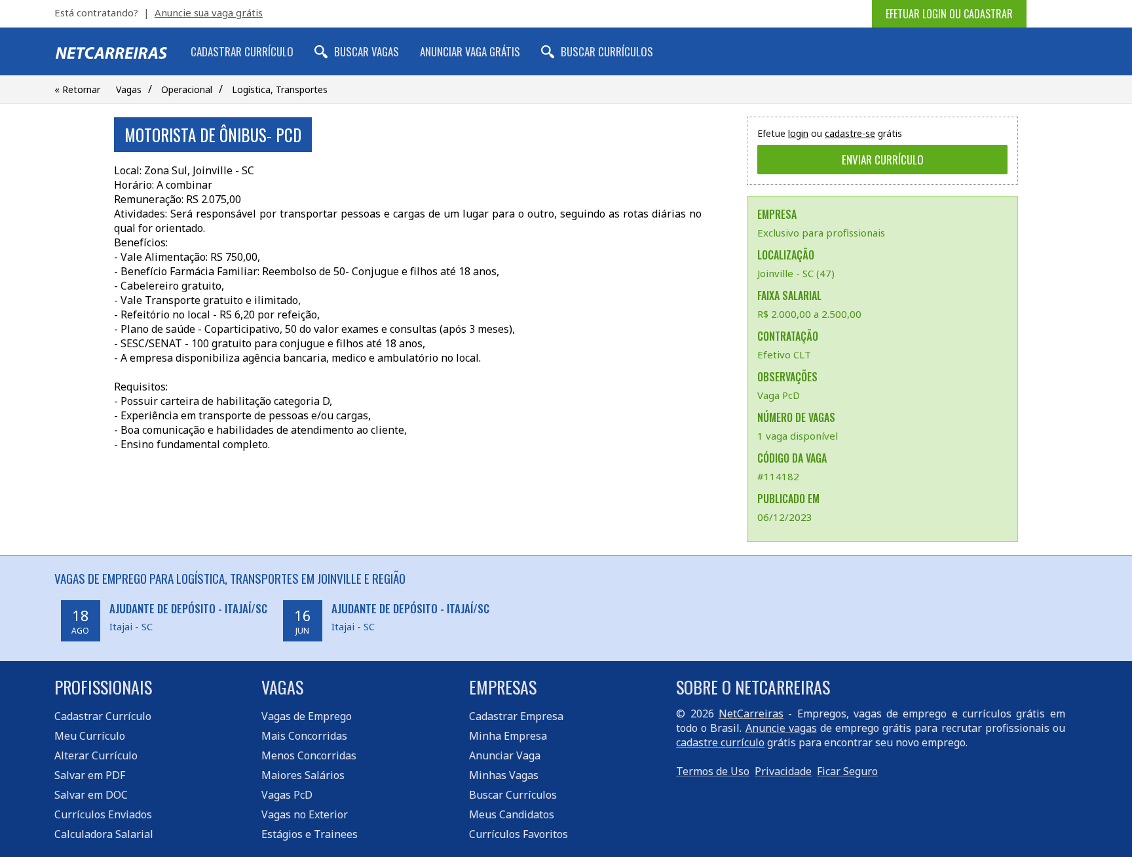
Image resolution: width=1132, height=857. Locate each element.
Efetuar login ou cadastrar (949, 14)
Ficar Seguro (847, 771)
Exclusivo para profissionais (821, 232)
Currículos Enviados (103, 814)
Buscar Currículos (607, 51)
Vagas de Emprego (306, 716)
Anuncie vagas (781, 728)
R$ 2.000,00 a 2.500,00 (809, 313)
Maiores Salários (303, 775)
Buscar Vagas (366, 51)
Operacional (186, 89)
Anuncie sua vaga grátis (209, 12)
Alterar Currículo (96, 755)
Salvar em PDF (89, 775)
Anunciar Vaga (504, 755)
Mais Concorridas (304, 736)
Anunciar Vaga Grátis (470, 51)
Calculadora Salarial (103, 834)
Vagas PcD (286, 795)
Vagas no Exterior (304, 814)
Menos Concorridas (308, 755)
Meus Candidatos (511, 814)
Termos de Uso (712, 771)
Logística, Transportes (280, 89)
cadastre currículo (720, 742)
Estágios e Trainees (309, 834)
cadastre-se (850, 133)
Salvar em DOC (91, 795)
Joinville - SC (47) (796, 273)
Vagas (129, 89)
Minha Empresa (508, 736)
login (798, 133)
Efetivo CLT (784, 354)
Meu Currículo (89, 736)
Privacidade (783, 771)
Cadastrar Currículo (242, 51)
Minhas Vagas (503, 775)
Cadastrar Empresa (516, 716)
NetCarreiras (751, 713)
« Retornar (77, 89)
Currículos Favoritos (518, 834)
